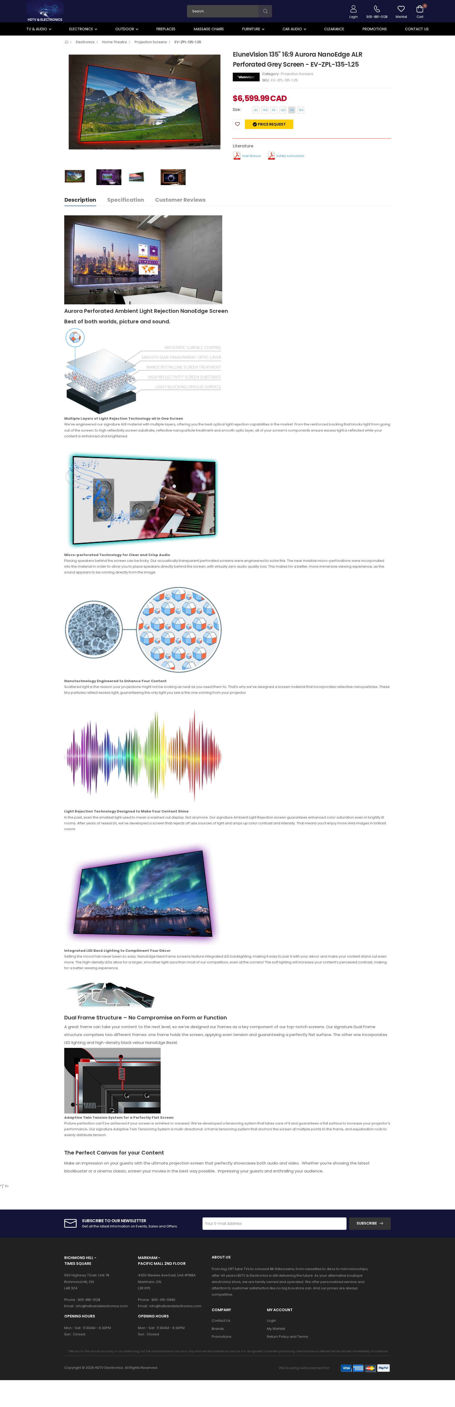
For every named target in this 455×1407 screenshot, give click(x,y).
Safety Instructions (290, 156)
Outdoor (124, 29)
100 (265, 110)
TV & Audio (36, 29)
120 (283, 110)
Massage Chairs (209, 29)
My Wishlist (276, 1328)
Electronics (81, 29)
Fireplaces (166, 29)
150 (301, 110)
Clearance (334, 29)
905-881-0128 (89, 1299)
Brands (218, 1328)
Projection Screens (151, 41)
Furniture (251, 29)
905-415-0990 (163, 1299)
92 (256, 110)
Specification (125, 200)
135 (292, 110)
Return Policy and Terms (287, 1336)
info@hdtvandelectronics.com (102, 1306)
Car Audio (292, 29)
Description (80, 200)
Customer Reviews (180, 200)
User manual (251, 156)
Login (271, 1320)
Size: (237, 109)
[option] (144, 109)
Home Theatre (114, 41)
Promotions (375, 29)
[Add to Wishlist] (237, 124)
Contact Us (417, 29)
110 (273, 110)
